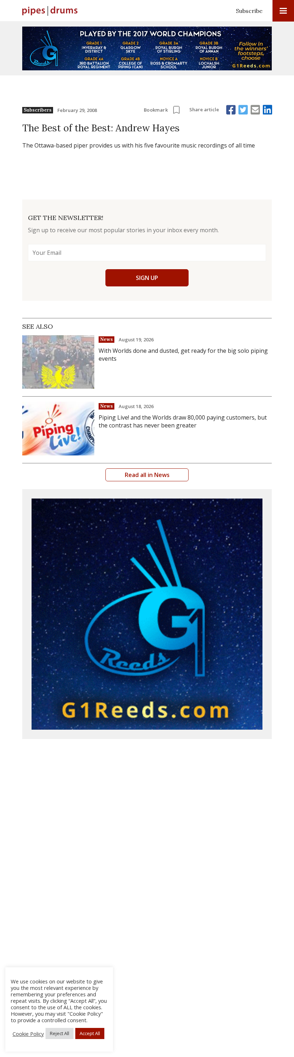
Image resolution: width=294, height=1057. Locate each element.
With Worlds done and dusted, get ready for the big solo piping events (183, 355)
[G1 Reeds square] (147, 614)
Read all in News (147, 475)
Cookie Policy (28, 1033)
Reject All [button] (59, 1033)
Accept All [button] (90, 1033)
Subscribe (249, 10)
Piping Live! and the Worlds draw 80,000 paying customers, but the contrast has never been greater (183, 421)
